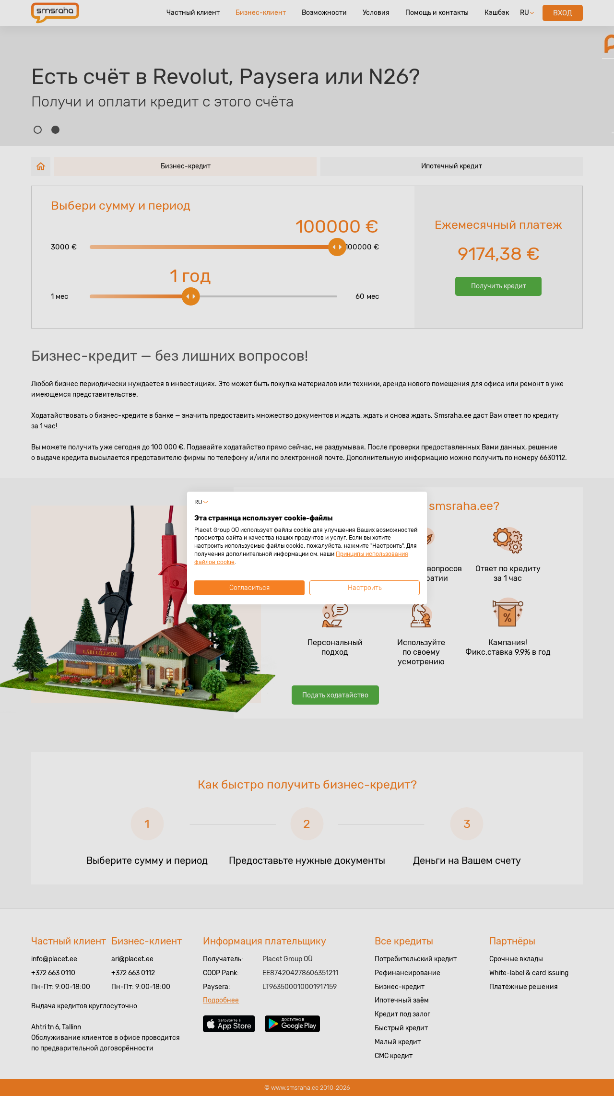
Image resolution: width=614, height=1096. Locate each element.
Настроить (365, 588)
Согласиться (249, 588)
